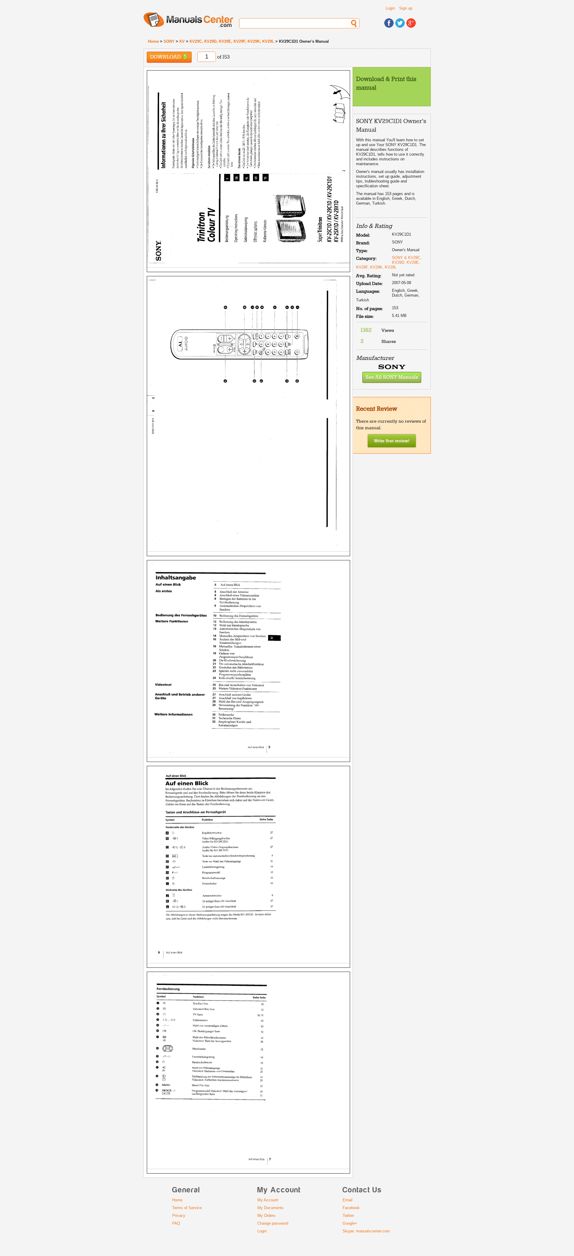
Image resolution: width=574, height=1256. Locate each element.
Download (166, 57)
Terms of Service (187, 1208)
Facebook (351, 1208)
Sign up (405, 8)
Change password (272, 1223)
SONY (169, 41)
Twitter (348, 1215)
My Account (267, 1200)
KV (182, 41)
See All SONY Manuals (392, 377)
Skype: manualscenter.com (366, 1231)
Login (390, 8)
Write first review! (392, 441)
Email (347, 1200)
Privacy (178, 1215)
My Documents (270, 1208)
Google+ (350, 1223)
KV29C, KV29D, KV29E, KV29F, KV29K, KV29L (232, 41)
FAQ (176, 1223)
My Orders (266, 1215)
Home (153, 41)
